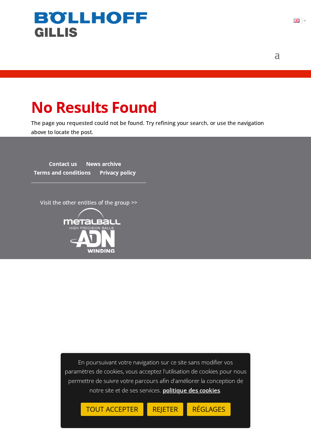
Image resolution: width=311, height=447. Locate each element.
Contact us (63, 163)
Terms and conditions (62, 172)
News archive (103, 163)
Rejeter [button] (165, 409)
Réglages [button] (208, 409)
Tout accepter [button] (112, 409)
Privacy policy (118, 172)
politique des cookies (191, 390)
